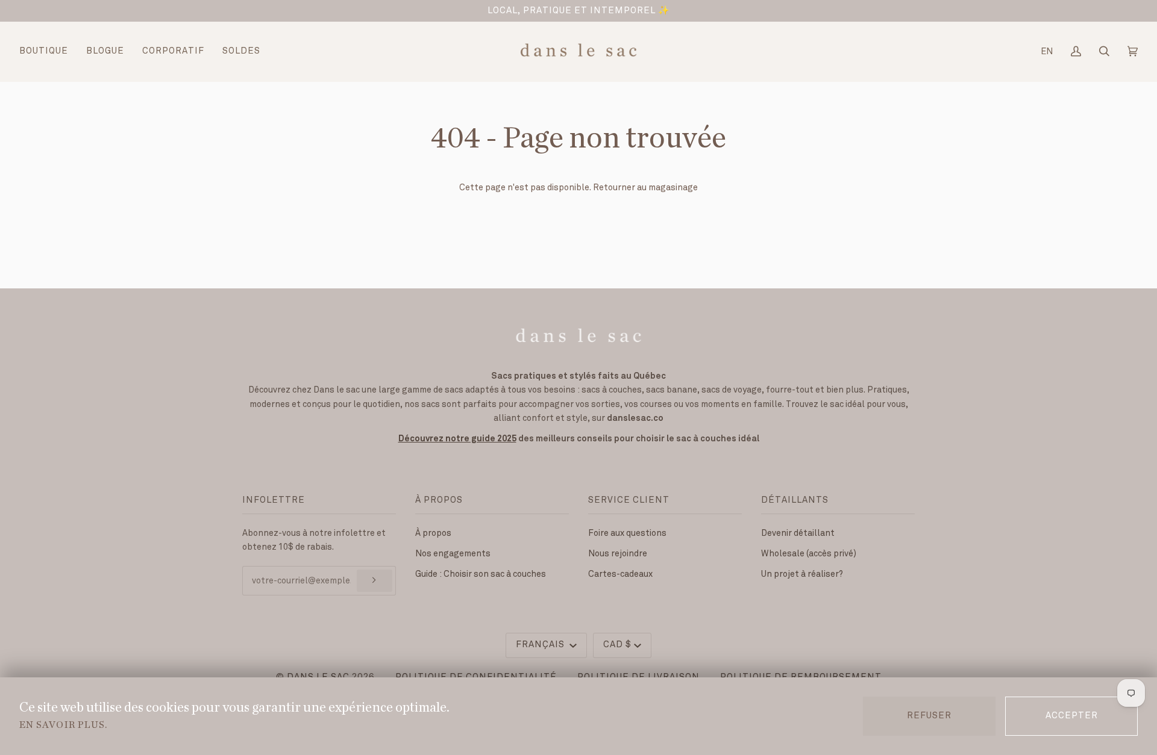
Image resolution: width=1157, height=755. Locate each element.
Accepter (1072, 716)
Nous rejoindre (617, 554)
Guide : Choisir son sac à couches (480, 574)
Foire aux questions (627, 533)
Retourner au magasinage (645, 187)
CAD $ (617, 645)
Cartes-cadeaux (620, 574)
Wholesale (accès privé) (808, 554)
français (541, 645)
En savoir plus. (63, 725)
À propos (433, 533)
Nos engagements (453, 554)
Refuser (929, 716)
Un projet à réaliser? (802, 574)
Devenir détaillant (798, 533)
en (1047, 51)
